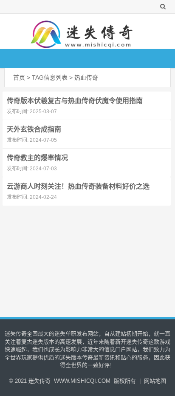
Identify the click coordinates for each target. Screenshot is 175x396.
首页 (19, 77)
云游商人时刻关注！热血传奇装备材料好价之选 (78, 186)
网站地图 (155, 381)
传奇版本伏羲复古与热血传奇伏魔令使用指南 (75, 100)
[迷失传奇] (83, 31)
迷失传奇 (39, 381)
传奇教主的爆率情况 (37, 157)
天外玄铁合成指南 (34, 129)
